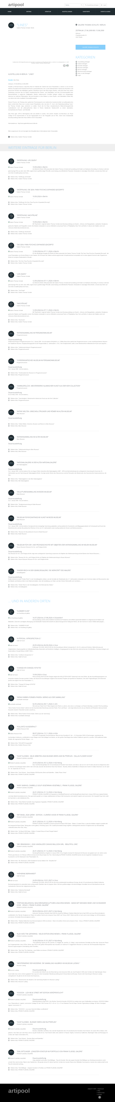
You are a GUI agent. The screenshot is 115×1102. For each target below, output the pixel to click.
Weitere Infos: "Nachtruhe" (17, 320)
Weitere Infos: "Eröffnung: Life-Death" (20, 176)
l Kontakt (99, 1094)
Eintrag (28, 11)
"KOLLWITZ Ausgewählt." (27, 726)
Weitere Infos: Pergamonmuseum (20, 349)
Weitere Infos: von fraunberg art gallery (21, 627)
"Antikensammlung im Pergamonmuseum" (34, 333)
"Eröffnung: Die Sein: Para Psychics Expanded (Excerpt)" (40, 190)
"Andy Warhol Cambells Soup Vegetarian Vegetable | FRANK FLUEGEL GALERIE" (49, 785)
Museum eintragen (82, 67)
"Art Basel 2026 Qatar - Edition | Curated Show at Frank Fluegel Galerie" (47, 815)
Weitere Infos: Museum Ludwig (19, 981)
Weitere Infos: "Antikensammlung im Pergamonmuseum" (26, 347)
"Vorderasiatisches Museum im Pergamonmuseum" (38, 360)
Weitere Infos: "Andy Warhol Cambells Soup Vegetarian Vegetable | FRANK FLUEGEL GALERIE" (37, 802)
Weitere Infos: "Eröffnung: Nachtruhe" (20, 231)
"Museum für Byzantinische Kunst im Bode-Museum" (39, 517)
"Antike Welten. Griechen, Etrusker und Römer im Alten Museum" (44, 411)
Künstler (48, 11)
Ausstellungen (67, 11)
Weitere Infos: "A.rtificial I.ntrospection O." (21, 655)
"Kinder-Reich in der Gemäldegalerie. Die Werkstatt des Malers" (44, 570)
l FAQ (98, 1090)
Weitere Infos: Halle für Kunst (19, 657)
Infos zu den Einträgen (83, 73)
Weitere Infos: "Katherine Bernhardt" (20, 890)
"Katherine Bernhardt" (26, 873)
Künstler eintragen (82, 65)
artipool (16, 4)
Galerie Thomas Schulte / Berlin (25, 28)
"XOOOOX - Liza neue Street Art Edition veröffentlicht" (40, 992)
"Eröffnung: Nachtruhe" (27, 215)
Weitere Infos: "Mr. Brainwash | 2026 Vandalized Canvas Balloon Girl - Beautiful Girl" (33, 860)
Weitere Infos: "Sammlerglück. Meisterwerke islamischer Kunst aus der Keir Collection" (34, 398)
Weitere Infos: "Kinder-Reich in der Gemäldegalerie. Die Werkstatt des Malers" (31, 585)
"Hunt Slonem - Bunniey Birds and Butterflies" (37, 1022)
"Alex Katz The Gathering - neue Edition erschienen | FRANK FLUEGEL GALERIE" (49, 934)
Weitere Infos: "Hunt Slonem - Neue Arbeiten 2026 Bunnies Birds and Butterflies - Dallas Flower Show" (38, 772)
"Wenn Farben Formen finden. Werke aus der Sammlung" (41, 697)
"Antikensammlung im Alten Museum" (32, 437)
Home (9, 11)
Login (103, 5)
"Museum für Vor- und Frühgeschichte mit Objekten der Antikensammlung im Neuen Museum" (57, 545)
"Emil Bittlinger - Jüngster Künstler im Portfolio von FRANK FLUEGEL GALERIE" (50, 1051)
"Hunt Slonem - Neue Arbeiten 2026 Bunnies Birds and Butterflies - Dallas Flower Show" (54, 756)
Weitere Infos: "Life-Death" (17, 290)
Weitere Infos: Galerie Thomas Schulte (21, 178)
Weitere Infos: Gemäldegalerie (19, 586)
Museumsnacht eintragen (84, 71)
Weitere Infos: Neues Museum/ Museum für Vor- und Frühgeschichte (29, 559)
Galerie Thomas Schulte (25, 137)
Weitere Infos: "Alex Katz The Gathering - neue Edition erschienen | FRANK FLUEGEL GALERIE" (37, 950)
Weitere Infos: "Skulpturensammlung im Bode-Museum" (25, 504)
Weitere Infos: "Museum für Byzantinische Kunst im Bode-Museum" (29, 532)
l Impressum (100, 1088)
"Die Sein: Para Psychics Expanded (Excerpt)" (35, 244)
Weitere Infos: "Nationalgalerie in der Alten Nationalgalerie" (26, 479)
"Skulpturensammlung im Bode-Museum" (34, 492)
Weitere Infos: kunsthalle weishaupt (20, 715)
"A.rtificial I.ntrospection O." (29, 638)
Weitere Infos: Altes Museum (18, 426)
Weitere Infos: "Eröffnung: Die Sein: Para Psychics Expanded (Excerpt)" (30, 202)
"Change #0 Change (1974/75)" (29, 668)
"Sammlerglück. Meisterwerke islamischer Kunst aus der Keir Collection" (48, 386)
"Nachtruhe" (22, 303)
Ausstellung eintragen (92, 5)
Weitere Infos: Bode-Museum (19, 506)
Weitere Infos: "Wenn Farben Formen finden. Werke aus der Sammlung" (30, 713)
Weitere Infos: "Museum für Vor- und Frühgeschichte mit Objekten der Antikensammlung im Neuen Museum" (40, 557)
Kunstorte (86, 11)
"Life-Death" (21, 274)
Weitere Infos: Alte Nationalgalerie (20, 481)
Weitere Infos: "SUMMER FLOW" (19, 625)
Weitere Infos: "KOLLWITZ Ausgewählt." (21, 743)
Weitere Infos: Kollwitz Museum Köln (21, 745)
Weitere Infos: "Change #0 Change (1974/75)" (22, 684)
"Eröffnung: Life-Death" (27, 160)
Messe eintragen (82, 69)
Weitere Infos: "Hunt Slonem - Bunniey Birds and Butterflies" (26, 1038)
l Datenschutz (101, 1092)
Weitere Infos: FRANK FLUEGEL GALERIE (23, 774)
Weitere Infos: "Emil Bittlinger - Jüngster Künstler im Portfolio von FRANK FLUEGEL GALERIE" (36, 1068)
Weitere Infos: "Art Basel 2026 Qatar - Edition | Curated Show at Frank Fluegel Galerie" (34, 831)
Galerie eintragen (82, 63)
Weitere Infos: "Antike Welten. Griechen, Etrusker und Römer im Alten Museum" (32, 424)
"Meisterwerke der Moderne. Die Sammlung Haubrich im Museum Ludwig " (48, 963)
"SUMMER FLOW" (23, 611)
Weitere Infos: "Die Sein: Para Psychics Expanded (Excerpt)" (27, 261)
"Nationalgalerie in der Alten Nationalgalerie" (37, 462)
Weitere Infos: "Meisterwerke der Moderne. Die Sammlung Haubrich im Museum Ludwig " (35, 979)
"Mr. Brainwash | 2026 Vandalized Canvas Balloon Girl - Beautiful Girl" (47, 844)
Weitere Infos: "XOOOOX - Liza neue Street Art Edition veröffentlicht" (29, 1009)
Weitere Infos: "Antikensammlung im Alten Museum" (24, 449)
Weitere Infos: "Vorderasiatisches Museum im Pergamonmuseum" (28, 373)
